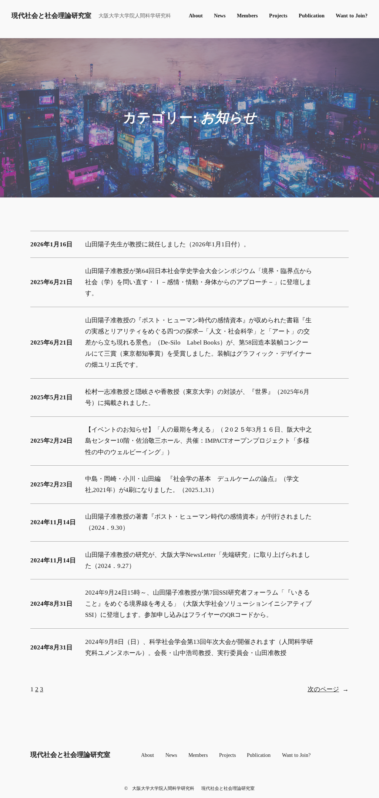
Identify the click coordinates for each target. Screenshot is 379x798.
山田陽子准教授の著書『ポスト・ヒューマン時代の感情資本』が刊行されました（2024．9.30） (198, 522)
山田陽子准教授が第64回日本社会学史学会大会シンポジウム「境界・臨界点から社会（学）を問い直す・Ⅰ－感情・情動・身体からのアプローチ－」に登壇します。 (198, 282)
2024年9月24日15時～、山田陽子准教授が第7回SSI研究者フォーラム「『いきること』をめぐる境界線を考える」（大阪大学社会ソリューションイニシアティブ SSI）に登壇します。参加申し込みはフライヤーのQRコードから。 (198, 603)
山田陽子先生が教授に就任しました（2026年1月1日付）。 (167, 244)
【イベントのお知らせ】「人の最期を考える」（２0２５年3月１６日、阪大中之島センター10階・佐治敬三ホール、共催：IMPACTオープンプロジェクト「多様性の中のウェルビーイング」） (198, 440)
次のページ (328, 689)
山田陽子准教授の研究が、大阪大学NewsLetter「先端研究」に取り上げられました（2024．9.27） (197, 560)
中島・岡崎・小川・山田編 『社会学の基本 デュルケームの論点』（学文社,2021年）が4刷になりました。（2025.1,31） (192, 484)
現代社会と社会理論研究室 (51, 15)
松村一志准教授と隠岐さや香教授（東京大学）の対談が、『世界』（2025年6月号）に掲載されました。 (197, 397)
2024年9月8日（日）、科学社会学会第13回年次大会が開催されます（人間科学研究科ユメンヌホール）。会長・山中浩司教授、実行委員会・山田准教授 (199, 647)
